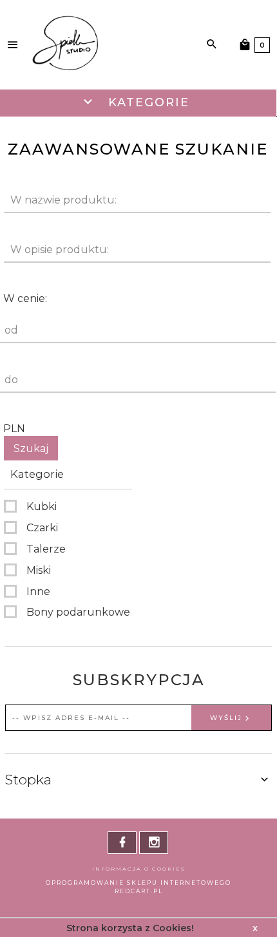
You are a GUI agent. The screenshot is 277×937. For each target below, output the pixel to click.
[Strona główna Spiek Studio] (65, 44)
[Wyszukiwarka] (211, 44)
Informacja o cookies (139, 869)
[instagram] (153, 842)
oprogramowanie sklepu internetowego (138, 882)
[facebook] (122, 842)
